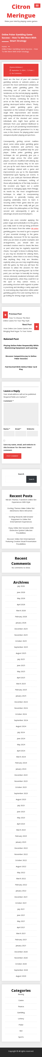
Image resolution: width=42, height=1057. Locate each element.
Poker (31, 70)
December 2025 (21, 629)
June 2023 (21, 811)
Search (21, 474)
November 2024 (21, 708)
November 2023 (21, 781)
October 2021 (21, 903)
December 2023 (21, 775)
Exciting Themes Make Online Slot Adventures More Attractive (21, 509)
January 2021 (21, 945)
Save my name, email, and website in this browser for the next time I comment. (19, 447)
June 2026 (21, 592)
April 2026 (21, 604)
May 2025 (21, 671)
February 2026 (21, 616)
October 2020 (21, 964)
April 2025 (21, 677)
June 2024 (21, 738)
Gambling (21, 1012)
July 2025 (21, 659)
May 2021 (21, 921)
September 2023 (21, 793)
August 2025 (21, 653)
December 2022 (21, 848)
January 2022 (21, 891)
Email (18, 429)
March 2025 (21, 683)
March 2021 (21, 933)
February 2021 (21, 939)
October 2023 (21, 787)
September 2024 (21, 720)
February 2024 (21, 763)
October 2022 (21, 860)
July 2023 (21, 805)
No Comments (16, 73)
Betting (21, 994)
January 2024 (21, 769)
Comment (9, 401)
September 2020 (21, 970)
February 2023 (21, 836)
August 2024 (21, 726)
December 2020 (21, 952)
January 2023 (21, 842)
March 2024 (21, 757)
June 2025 (21, 665)
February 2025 (21, 689)
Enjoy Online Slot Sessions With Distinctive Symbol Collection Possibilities (21, 530)
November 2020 (21, 958)
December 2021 (21, 897)
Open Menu (37, 5)
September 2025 (21, 647)
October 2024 (21, 714)
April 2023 (21, 824)
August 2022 (21, 866)
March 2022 (21, 878)
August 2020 (21, 976)
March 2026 (21, 610)
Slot (21, 1031)
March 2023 (21, 830)
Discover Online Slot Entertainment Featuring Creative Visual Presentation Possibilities (21, 541)
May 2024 (21, 744)
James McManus (16, 67)
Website (30, 429)
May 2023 (21, 817)
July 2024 (21, 732)
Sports (21, 1037)
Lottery (21, 1018)
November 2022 (21, 854)
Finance (21, 1006)
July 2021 (21, 909)
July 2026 (21, 586)
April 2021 (21, 927)
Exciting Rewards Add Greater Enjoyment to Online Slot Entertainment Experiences (21, 519)
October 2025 (21, 641)
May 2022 (21, 872)
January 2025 (21, 696)
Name (7, 429)
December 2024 (21, 702)
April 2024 (21, 750)
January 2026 (21, 623)
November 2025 (21, 635)
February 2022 (21, 884)
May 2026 (21, 598)
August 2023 (21, 799)
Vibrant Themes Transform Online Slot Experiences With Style (21, 500)
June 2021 (21, 915)
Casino (21, 1000)
